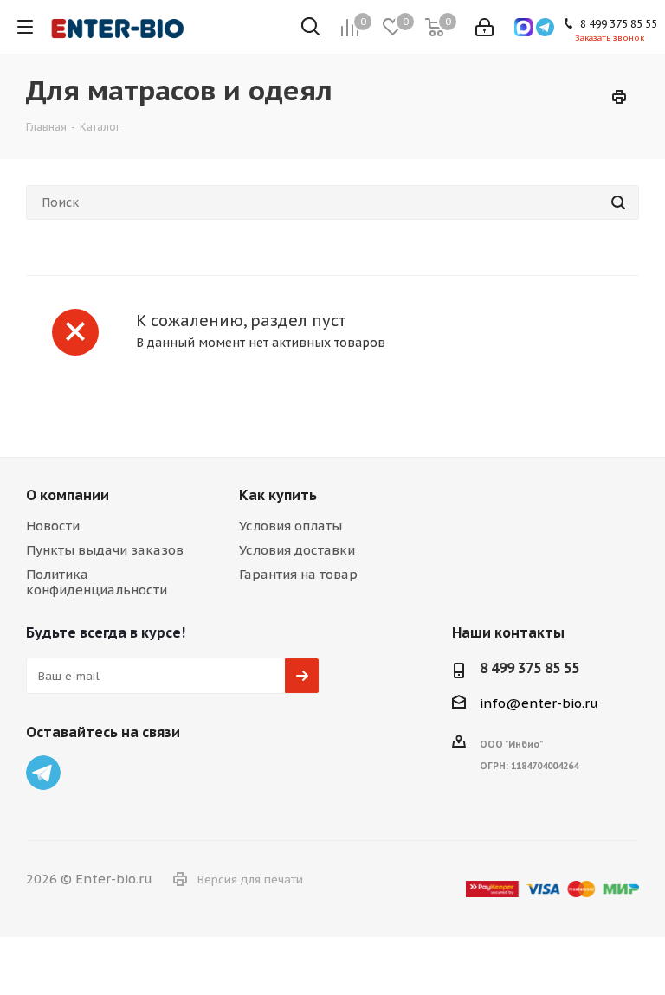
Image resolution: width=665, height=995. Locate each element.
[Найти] (618, 202)
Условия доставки (297, 550)
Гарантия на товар (298, 574)
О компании (67, 495)
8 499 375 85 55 (529, 668)
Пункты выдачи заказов (105, 550)
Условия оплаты (290, 525)
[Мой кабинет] (484, 27)
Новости (53, 525)
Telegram (43, 772)
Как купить (278, 495)
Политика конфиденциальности (96, 582)
